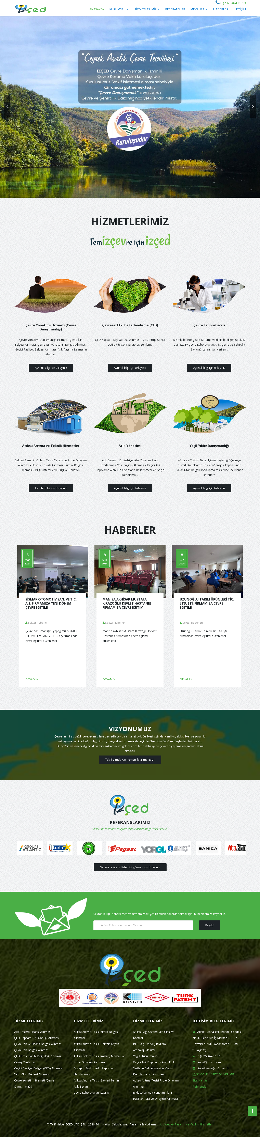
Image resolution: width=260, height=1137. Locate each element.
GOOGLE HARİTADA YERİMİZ (215, 1074)
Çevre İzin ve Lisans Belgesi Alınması (38, 1044)
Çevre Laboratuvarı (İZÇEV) (91, 1092)
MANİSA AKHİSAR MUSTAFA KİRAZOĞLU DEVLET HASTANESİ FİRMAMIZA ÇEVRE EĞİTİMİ (128, 603)
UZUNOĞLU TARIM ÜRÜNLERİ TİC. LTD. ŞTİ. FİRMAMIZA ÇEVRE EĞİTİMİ (207, 603)
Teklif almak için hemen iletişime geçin (130, 759)
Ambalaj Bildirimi (144, 1050)
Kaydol (209, 925)
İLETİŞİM (240, 9)
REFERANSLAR (175, 9)
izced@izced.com (209, 1062)
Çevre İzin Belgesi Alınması (31, 1050)
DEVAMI (30, 679)
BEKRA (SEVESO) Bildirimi (149, 1044)
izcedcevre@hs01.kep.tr (213, 1068)
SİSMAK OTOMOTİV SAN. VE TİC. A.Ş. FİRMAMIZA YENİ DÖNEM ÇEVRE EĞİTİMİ (51, 603)
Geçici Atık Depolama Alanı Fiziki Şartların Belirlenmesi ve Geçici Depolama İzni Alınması (154, 1068)
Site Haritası (200, 1080)
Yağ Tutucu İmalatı (145, 1056)
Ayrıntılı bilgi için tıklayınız (51, 368)
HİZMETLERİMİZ (145, 9)
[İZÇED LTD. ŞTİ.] (30, 8)
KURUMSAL (117, 9)
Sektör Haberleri (38, 622)
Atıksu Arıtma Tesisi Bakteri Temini (96, 1080)
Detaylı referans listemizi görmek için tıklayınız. (130, 867)
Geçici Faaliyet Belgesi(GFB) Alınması (38, 1068)
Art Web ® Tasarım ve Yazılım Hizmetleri (186, 1124)
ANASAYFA (96, 9)
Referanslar (200, 1086)
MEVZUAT (197, 9)
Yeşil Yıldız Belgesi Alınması (32, 1074)
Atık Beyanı (81, 1086)
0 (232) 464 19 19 (233, 3)
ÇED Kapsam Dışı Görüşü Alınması (36, 1038)
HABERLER (220, 9)
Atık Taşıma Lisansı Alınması (32, 1032)
